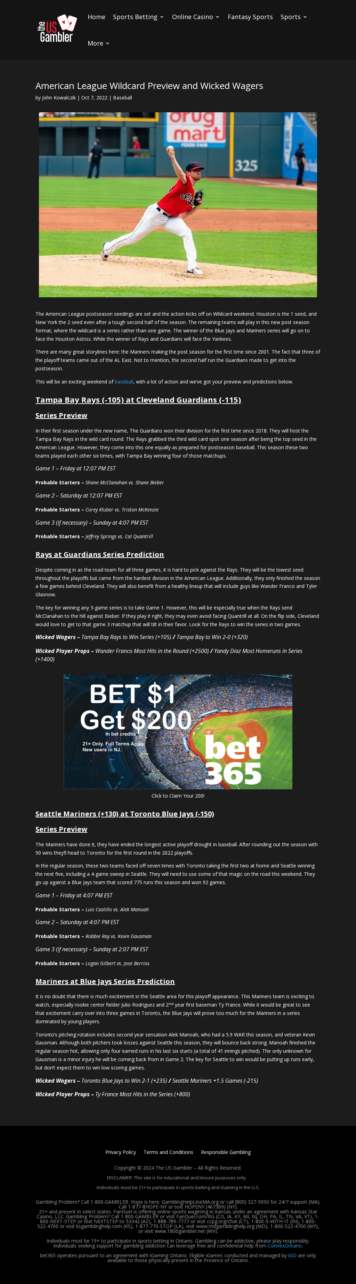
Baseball (122, 97)
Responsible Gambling (226, 1152)
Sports (291, 17)
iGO (292, 1255)
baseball (124, 381)
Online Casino (192, 17)
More (95, 43)
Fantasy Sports (250, 17)
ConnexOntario (285, 1245)
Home (96, 17)
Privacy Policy (120, 1152)
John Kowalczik (59, 97)
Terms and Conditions (168, 1152)
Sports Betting (135, 17)
